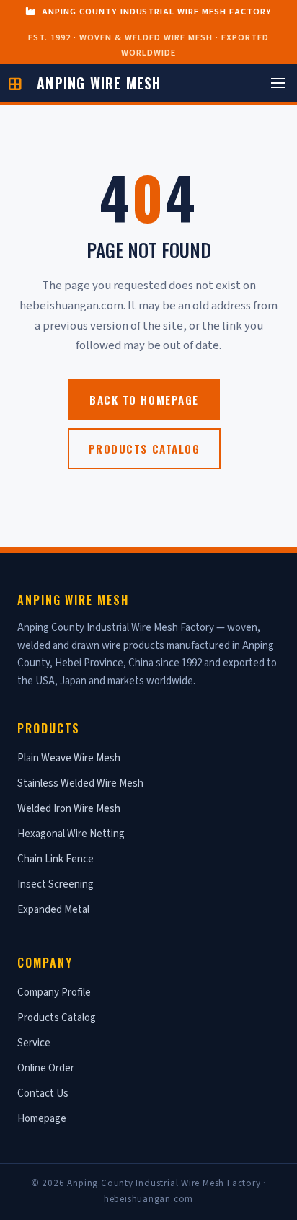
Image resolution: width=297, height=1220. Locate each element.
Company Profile (54, 992)
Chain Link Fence (55, 859)
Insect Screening (55, 884)
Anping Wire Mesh (99, 83)
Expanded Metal (53, 909)
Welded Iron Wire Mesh (68, 808)
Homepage (41, 1118)
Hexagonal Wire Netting (71, 833)
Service (33, 1043)
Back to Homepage (143, 399)
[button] (278, 82)
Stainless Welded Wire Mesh (80, 783)
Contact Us (42, 1093)
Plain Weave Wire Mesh (68, 758)
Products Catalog (144, 448)
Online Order (45, 1068)
